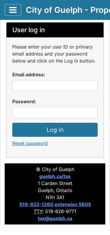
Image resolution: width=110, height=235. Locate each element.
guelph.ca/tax (55, 176)
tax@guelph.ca (55, 218)
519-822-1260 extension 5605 (55, 204)
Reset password (30, 143)
